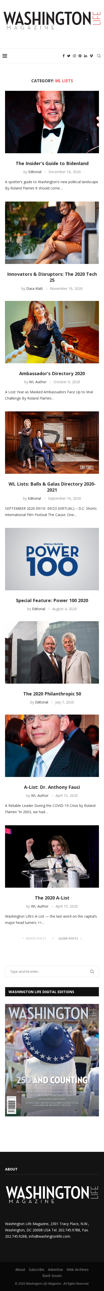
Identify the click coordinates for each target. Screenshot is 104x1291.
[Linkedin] (85, 56)
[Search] (98, 56)
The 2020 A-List (52, 898)
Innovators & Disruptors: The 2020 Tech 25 (52, 277)
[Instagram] (74, 56)
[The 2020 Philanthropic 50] (52, 652)
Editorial (34, 171)
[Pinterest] (80, 56)
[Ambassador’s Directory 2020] (52, 332)
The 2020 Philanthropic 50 (52, 694)
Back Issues (52, 1275)
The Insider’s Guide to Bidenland (52, 163)
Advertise (55, 1269)
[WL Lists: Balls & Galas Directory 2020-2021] (52, 442)
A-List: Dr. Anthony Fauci (52, 787)
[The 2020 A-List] (52, 856)
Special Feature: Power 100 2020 (52, 600)
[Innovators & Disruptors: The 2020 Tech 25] (52, 233)
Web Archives (78, 1269)
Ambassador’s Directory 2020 (52, 373)
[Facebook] (64, 56)
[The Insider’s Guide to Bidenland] (52, 122)
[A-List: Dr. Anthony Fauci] (52, 746)
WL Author (37, 381)
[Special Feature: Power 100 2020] (52, 559)
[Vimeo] (91, 56)
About (20, 1269)
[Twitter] (68, 56)
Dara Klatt (34, 288)
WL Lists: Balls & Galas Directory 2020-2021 (52, 487)
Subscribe (36, 1269)
